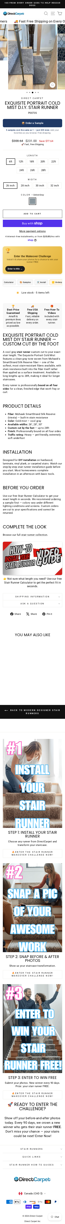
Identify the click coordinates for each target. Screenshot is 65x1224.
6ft (10, 161)
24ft (21, 170)
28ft (43, 170)
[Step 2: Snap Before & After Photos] (32, 907)
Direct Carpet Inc (32, 1221)
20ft (42, 161)
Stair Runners (31, 1149)
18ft (32, 161)
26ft (32, 170)
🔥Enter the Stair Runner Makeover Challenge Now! (33, 853)
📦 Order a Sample (33, 123)
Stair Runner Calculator (31, 495)
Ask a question (32, 604)
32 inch (54, 185)
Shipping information (32, 597)
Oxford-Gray (32, 201)
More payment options (32, 231)
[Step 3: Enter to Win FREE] (32, 1028)
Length (32, 155)
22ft (53, 161)
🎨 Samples (25, 282)
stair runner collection (34, 534)
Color (32, 195)
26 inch (10, 185)
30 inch (40, 185)
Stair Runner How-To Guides (32, 1165)
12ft (21, 161)
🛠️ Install (41, 282)
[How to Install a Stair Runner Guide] (32, 558)
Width (32, 179)
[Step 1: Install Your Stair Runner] (32, 783)
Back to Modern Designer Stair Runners (34, 712)
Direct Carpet (32, 98)
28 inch (25, 185)
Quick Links (31, 1157)
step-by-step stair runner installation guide (27, 466)
